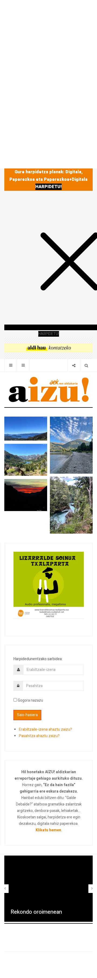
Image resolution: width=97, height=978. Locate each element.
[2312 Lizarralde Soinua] (48, 584)
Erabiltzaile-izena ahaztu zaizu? (45, 729)
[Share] (73, 365)
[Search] (86, 365)
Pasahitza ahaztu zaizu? (39, 736)
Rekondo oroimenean (36, 912)
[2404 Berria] (48, 347)
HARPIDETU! (48, 187)
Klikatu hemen (48, 830)
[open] (10, 365)
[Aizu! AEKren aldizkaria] (48, 389)
